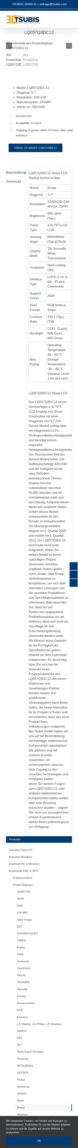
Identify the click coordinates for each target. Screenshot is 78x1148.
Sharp (21, 1107)
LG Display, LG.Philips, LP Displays (39, 1024)
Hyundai (22, 989)
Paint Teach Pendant (30, 1051)
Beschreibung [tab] (14, 172)
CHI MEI (22, 912)
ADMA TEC (24, 891)
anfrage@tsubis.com (53, 4)
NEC (20, 1037)
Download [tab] (13, 181)
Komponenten (26, 1003)
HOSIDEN (23, 982)
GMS (20, 954)
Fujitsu (21, 947)
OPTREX (22, 1072)
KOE (20, 1010)
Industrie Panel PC (21, 850)
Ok (39, 1140)
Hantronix (23, 961)
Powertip (22, 1058)
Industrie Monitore (20, 856)
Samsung (23, 1086)
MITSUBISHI (25, 1065)
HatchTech (23, 968)
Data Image (24, 919)
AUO (20, 905)
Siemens (22, 1114)
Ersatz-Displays (23, 884)
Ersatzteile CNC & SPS (23, 870)
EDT (20, 926)
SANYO (22, 1093)
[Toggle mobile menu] (74, 20)
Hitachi (21, 975)
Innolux (21, 996)
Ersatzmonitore (22, 877)
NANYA (21, 1030)
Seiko (20, 1100)
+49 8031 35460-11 (23, 4)
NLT (19, 1044)
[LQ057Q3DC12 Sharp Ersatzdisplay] (39, 46)
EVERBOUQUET (27, 933)
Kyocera (22, 1017)
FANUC (21, 940)
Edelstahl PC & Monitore (24, 863)
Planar (21, 1079)
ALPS (20, 898)
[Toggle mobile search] (67, 20)
